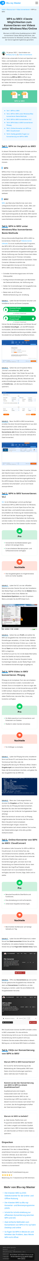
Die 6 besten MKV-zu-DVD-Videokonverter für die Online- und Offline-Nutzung (19, 1196)
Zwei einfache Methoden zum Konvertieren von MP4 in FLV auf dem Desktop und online (20, 1225)
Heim (3, 9)
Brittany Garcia (11, 55)
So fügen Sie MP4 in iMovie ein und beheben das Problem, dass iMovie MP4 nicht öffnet (19, 1235)
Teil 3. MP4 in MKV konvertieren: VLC (19, 119)
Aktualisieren (17, 1252)
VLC (3, 502)
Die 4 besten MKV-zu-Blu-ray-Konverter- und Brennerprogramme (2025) (19, 1205)
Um (23, 1252)
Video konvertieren (23, 9)
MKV (3, 203)
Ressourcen (11, 9)
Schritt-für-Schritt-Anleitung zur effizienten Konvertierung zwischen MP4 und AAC (19, 1215)
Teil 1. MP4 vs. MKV (13, 111)
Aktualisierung (7, 1252)
